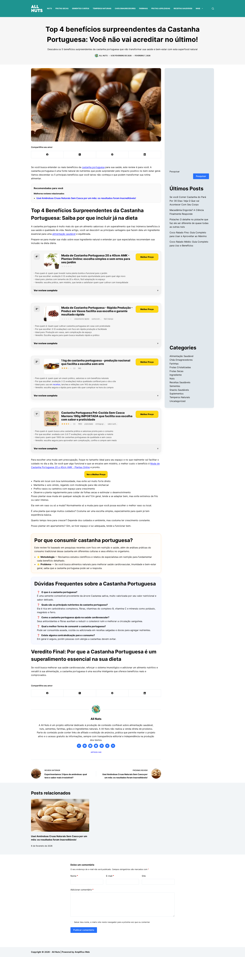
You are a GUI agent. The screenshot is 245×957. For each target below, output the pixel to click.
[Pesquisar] (213, 9)
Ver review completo (45, 290)
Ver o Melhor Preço (95, 474)
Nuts (49, 8)
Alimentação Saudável (181, 356)
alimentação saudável (64, 233)
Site (144, 876)
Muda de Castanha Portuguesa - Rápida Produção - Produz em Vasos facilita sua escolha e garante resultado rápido (97, 311)
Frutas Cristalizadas (180, 367)
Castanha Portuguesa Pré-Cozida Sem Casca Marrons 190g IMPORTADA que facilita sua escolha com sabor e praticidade (96, 416)
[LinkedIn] (145, 154)
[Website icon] (85, 746)
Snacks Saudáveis (179, 389)
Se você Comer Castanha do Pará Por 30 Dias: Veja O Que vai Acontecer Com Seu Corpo (188, 201)
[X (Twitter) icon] (90, 746)
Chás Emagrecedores (125, 8)
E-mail (110, 876)
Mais (198, 8)
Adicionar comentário (81, 889)
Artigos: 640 (96, 752)
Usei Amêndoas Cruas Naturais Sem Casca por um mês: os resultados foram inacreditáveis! (86, 198)
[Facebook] (47, 154)
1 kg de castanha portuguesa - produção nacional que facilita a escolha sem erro (95, 362)
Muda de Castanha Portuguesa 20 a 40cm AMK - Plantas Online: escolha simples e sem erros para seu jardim (95, 259)
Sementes (175, 386)
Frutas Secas (61, 8)
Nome (74, 876)
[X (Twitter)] (80, 154)
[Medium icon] (113, 746)
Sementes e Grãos (80, 8)
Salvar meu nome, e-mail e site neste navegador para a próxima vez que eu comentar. (112, 922)
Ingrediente (176, 374)
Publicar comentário (83, 930)
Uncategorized (177, 401)
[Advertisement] (189, 121)
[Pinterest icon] (102, 746)
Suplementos (176, 393)
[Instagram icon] (96, 746)
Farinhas (143, 8)
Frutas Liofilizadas (160, 8)
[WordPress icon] (107, 746)
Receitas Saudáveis (183, 8)
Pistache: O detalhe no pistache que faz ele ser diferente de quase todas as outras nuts (189, 223)
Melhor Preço (147, 257)
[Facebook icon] (79, 746)
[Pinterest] (112, 154)
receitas (56, 384)
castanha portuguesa (93, 167)
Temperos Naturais (102, 8)
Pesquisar (175, 171)
